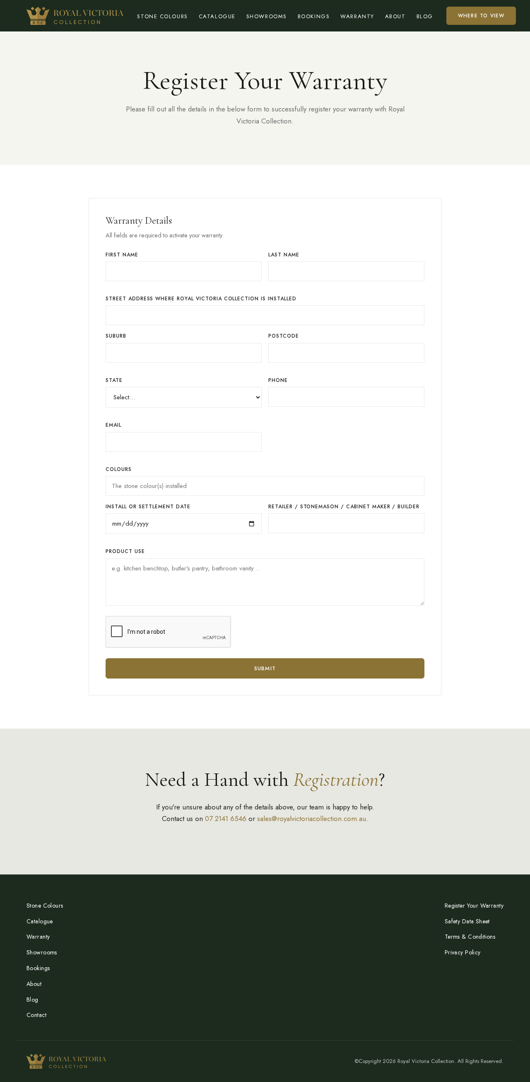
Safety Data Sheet (467, 921)
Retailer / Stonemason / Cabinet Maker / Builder (343, 506)
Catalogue (217, 16)
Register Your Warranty (474, 905)
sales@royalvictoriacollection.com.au (311, 819)
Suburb (116, 336)
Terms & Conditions (470, 936)
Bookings (314, 16)
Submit (265, 668)
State (114, 380)
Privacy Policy (463, 952)
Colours (119, 469)
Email (113, 425)
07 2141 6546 (225, 819)
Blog (425, 16)
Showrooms (266, 16)
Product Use (125, 551)
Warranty (357, 16)
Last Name (283, 254)
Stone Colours (162, 16)
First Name (122, 254)
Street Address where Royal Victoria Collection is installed (201, 298)
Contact (36, 1015)
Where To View (481, 15)
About (395, 16)
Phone (278, 380)
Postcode (283, 336)
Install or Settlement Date (148, 506)
